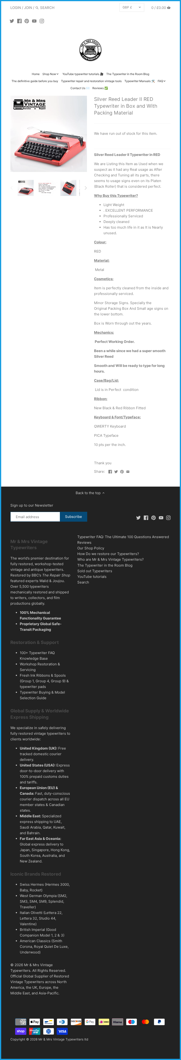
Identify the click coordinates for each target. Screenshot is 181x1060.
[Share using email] (128, 471)
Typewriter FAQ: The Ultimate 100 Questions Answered (123, 537)
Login (15, 7)
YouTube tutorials (92, 576)
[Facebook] (19, 20)
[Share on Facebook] (110, 471)
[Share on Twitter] (116, 471)
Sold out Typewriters (94, 571)
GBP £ (127, 7)
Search (83, 582)
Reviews (84, 542)
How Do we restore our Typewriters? (108, 554)
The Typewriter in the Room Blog (104, 565)
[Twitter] (12, 20)
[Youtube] (34, 20)
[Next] (85, 188)
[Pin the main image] (122, 471)
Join (28, 7)
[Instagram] (42, 20)
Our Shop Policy (90, 548)
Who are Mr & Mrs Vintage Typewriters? (110, 559)
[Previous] (12, 188)
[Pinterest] (27, 20)
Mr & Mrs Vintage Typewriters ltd (63, 1039)
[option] (25, 188)
